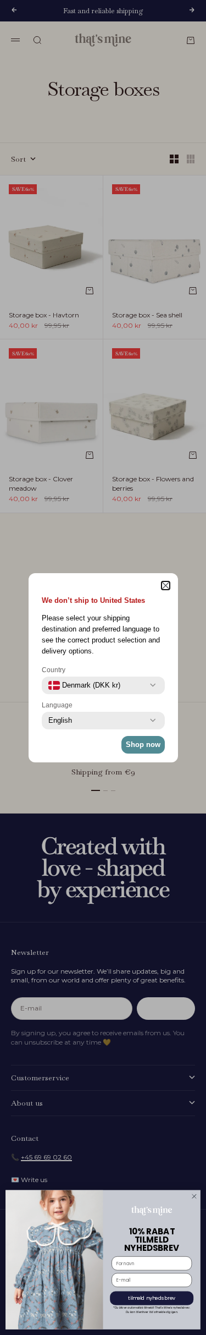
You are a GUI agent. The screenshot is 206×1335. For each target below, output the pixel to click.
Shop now (143, 744)
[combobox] (84, 685)
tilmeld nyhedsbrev (151, 1298)
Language (57, 705)
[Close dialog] (194, 1196)
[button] (166, 585)
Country (53, 670)
